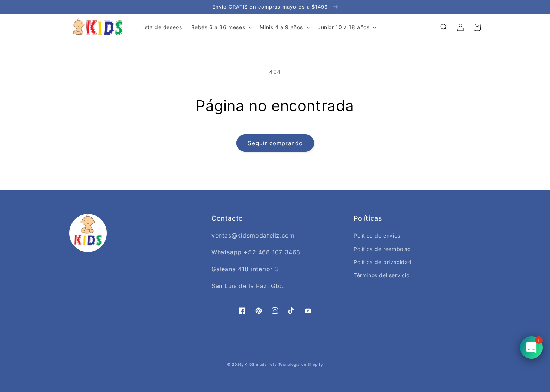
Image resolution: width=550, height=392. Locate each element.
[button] (221, 27)
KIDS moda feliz (261, 364)
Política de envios (377, 235)
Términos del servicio (382, 275)
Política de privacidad (383, 262)
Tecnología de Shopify (300, 364)
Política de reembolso (382, 249)
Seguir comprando (275, 143)
